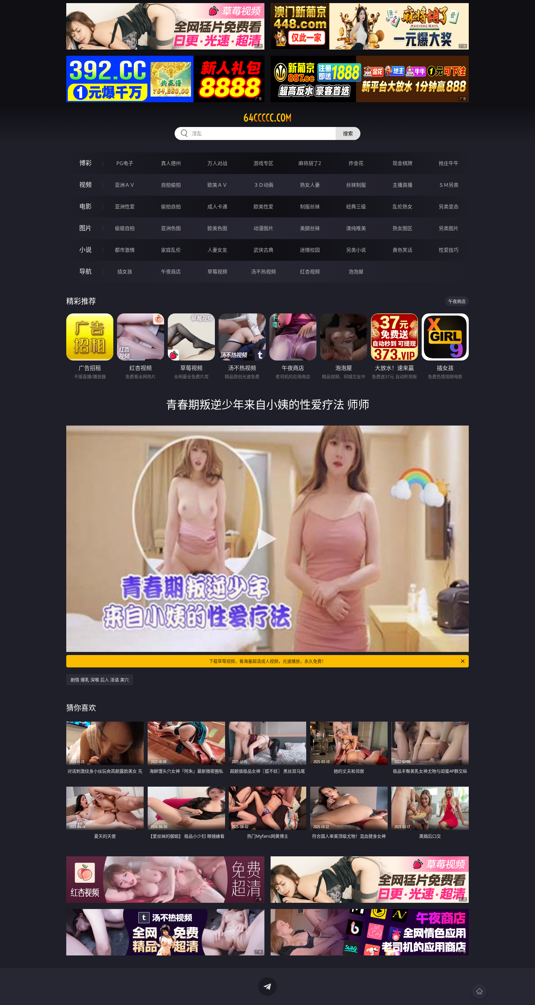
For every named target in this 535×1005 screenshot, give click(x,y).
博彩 (85, 163)
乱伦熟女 (402, 206)
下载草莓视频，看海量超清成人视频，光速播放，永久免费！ (267, 661)
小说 (85, 250)
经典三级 (356, 206)
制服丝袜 (310, 206)
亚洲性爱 (125, 206)
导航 (85, 271)
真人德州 (171, 163)
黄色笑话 (402, 250)
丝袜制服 (356, 184)
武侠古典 (263, 250)
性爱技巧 (449, 250)
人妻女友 (217, 250)
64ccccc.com (267, 117)
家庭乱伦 (171, 250)
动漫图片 (263, 228)
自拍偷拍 (171, 184)
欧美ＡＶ (217, 184)
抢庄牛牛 (449, 163)
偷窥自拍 (125, 228)
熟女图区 (402, 228)
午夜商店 (171, 271)
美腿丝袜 (310, 228)
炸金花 (356, 163)
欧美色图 (217, 228)
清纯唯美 (356, 228)
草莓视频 (217, 271)
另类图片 (449, 228)
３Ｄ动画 (263, 184)
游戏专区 (263, 163)
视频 (85, 185)
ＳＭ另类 (449, 184)
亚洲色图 (171, 228)
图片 (85, 228)
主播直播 (402, 184)
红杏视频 (310, 271)
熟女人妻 (310, 184)
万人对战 (217, 163)
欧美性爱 (263, 206)
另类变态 (449, 206)
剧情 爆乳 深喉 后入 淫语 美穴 (100, 680)
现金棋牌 (402, 163)
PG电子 (124, 163)
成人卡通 (217, 206)
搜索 (348, 133)
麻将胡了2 (309, 163)
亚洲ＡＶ (125, 184)
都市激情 (125, 250)
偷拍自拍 (171, 206)
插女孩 (124, 271)
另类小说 (356, 250)
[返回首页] (479, 991)
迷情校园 (310, 250)
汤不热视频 (263, 271)
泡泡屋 (356, 271)
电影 (85, 206)
